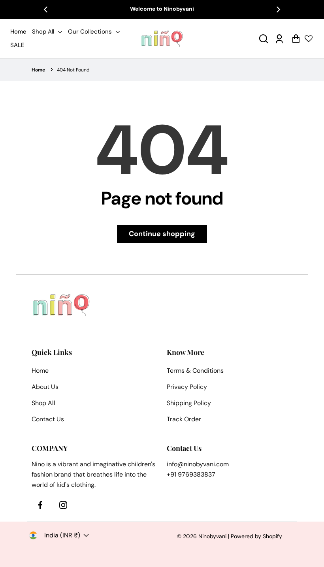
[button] (263, 38)
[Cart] (296, 38)
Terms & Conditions (195, 370)
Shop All (44, 32)
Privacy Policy (187, 387)
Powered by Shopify (256, 536)
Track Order (184, 419)
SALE (17, 45)
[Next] (277, 9)
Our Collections (90, 32)
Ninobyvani (212, 536)
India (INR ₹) (62, 535)
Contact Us (48, 419)
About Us (45, 387)
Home (18, 32)
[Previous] (46, 9)
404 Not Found (73, 70)
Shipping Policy (189, 403)
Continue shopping (162, 233)
